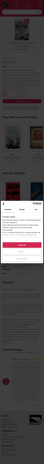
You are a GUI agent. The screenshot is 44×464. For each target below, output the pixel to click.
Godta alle (22, 245)
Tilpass (20, 252)
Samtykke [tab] (7, 209)
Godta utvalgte (22, 258)
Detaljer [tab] (22, 209)
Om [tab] (36, 209)
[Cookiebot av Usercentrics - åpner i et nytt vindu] (33, 203)
